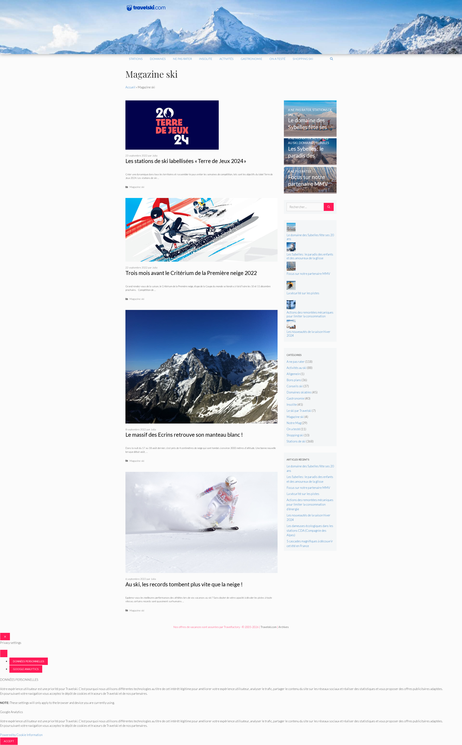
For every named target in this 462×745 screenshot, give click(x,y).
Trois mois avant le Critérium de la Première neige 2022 (191, 273)
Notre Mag (294, 423)
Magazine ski (137, 186)
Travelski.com (268, 627)
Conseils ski (295, 386)
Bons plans (294, 380)
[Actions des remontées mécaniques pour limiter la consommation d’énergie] (291, 308)
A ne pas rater (296, 361)
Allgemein (293, 374)
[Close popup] (4, 653)
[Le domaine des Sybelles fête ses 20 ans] (310, 134)
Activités (226, 58)
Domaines (158, 58)
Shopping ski (303, 58)
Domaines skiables (299, 392)
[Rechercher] (329, 207)
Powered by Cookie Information (21, 735)
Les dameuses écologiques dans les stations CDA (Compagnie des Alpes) (310, 530)
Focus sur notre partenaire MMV (308, 273)
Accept (9, 741)
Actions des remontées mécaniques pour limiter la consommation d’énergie (310, 316)
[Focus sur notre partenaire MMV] (310, 191)
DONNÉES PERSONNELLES (28, 661)
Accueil (130, 87)
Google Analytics (26, 669)
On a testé (277, 58)
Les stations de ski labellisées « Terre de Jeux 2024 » (185, 161)
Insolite (205, 58)
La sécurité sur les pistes (303, 293)
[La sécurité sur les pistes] (291, 289)
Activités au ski (296, 368)
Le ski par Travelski (299, 411)
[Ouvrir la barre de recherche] (331, 58)
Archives (283, 627)
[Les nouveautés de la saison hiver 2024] (291, 327)
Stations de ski (296, 441)
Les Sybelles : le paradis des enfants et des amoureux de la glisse (310, 256)
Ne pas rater (182, 58)
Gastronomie (251, 58)
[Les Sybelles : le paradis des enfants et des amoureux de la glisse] (310, 163)
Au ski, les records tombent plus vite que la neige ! (184, 584)
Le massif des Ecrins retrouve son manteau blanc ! (184, 434)
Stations (136, 58)
